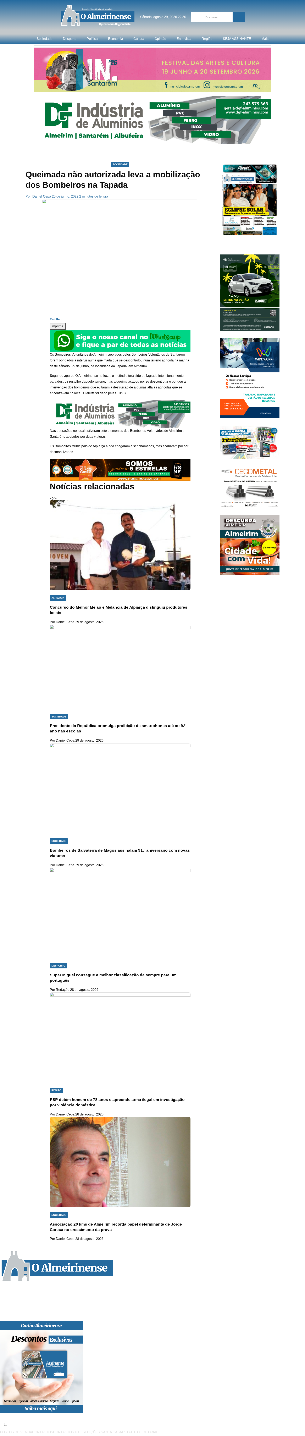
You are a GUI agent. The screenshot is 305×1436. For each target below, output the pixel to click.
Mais (264, 39)
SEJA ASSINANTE (237, 39)
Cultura (138, 39)
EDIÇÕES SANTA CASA (103, 1432)
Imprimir (57, 326)
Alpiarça (58, 598)
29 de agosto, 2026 (89, 622)
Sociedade (44, 39)
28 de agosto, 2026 (84, 989)
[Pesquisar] (239, 17)
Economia (115, 39)
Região (207, 39)
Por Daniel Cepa (62, 622)
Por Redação (59, 989)
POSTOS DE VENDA (16, 1432)
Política (92, 39)
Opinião (160, 39)
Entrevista (184, 39)
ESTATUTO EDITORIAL (140, 1432)
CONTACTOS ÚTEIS (69, 1432)
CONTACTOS (42, 1432)
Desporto (69, 39)
